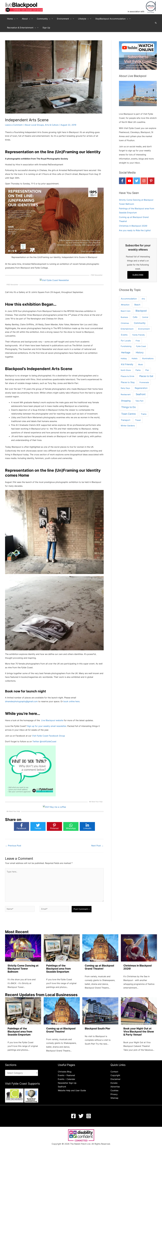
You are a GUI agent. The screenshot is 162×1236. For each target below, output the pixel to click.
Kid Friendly (127, 364)
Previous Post (13, 845)
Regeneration (141, 388)
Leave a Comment (14, 125)
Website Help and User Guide (72, 1090)
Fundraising (126, 346)
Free (138, 340)
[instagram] (144, 180)
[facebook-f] (122, 180)
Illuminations (148, 358)
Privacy (114, 1094)
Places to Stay (128, 382)
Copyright (115, 1075)
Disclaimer (115, 1079)
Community (139, 323)
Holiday (124, 358)
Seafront (141, 394)
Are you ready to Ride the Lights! (135, 230)
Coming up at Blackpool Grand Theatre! (99, 967)
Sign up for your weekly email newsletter (46, 726)
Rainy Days (125, 388)
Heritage (125, 352)
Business (124, 317)
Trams (143, 414)
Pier (147, 370)
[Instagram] (88, 1116)
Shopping (125, 400)
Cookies (114, 1090)
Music (140, 364)
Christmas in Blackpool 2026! (133, 226)
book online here (71, 701)
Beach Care (125, 311)
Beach (137, 304)
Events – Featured (66, 1075)
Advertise (115, 1086)
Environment (144, 329)
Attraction (125, 304)
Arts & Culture (51, 125)
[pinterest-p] (151, 180)
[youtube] (129, 180)
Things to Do (128, 407)
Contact (114, 1071)
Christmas (125, 323)
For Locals (126, 340)
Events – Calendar (66, 1079)
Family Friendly (138, 335)
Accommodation (129, 298)
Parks (138, 370)
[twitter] (136, 180)
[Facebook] (73, 1116)
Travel (138, 420)
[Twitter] (81, 1116)
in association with (136, 11)
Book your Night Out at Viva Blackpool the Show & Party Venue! (138, 1031)
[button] (14, 18)
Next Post (97, 845)
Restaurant (125, 394)
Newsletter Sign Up (67, 1083)
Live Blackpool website (52, 720)
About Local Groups (34, 125)
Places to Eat (146, 376)
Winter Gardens (128, 426)
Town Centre (128, 413)
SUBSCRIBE (138, 275)
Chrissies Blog (64, 1071)
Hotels (134, 358)
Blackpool (141, 310)
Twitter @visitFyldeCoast (44, 741)
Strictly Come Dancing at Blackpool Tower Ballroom (23, 968)
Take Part (139, 401)
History (140, 352)
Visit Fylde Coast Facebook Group (48, 735)
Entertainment (127, 329)
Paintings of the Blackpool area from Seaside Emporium (58, 968)
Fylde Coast (141, 346)
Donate (113, 1083)
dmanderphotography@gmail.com (21, 701)
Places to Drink (127, 376)
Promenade (144, 382)
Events (124, 334)
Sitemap (114, 1098)
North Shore (126, 370)
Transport (125, 420)
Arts (143, 299)
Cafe (135, 317)
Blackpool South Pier (97, 1028)
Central (145, 317)
